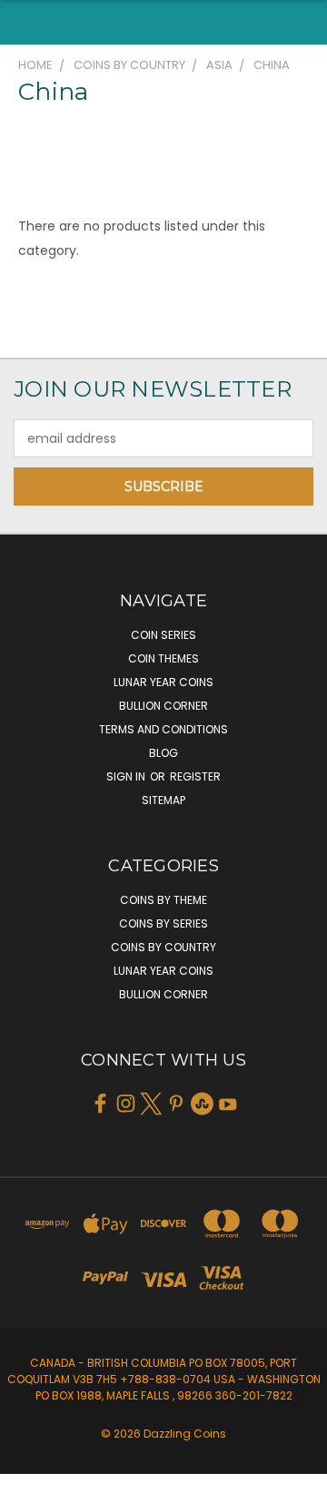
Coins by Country (163, 947)
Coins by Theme (163, 900)
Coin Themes (163, 658)
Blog (163, 753)
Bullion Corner (163, 705)
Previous (28, 1475)
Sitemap (163, 800)
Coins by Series (163, 923)
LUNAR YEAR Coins (163, 682)
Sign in (127, 776)
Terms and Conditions (163, 729)
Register (195, 776)
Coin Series (163, 635)
